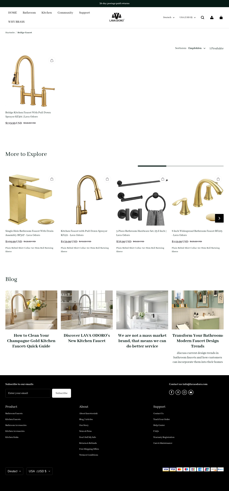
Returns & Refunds (88, 443)
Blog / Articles (86, 419)
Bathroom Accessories (15, 425)
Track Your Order (161, 419)
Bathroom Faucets (14, 413)
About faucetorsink (88, 413)
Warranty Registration (163, 437)
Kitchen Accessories (15, 431)
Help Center (159, 425)
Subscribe (61, 393)
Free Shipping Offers (89, 449)
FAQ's (156, 431)
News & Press (85, 431)
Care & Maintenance (162, 443)
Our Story (84, 425)
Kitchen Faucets (13, 419)
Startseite (10, 32)
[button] (202, 17)
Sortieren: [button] (188, 48)
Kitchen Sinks (11, 437)
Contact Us (158, 413)
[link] (65, 13)
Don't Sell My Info (87, 437)
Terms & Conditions (88, 455)
